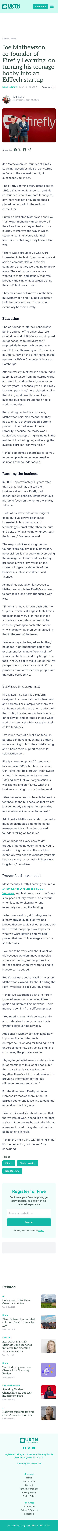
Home (29, 1477)
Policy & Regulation (11, 1385)
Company (29, 1474)
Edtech (8, 1163)
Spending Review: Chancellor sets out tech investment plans (17, 1392)
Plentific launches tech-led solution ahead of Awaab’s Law (18, 1322)
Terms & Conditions (29, 1488)
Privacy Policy (29, 1492)
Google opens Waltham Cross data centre (16, 1302)
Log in (41, 1230)
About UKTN (29, 1481)
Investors (6, 1337)
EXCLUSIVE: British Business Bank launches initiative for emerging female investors (17, 1346)
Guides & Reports (29, 1510)
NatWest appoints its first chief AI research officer (18, 1413)
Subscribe (40, 6)
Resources (29, 1502)
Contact (29, 1485)
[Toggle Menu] (52, 7)
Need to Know (9, 38)
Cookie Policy (29, 1496)
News (5, 1315)
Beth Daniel (18, 97)
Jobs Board (29, 1506)
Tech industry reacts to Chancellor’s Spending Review (16, 1370)
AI (3, 1296)
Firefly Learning (27, 1163)
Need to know (12, 1171)
